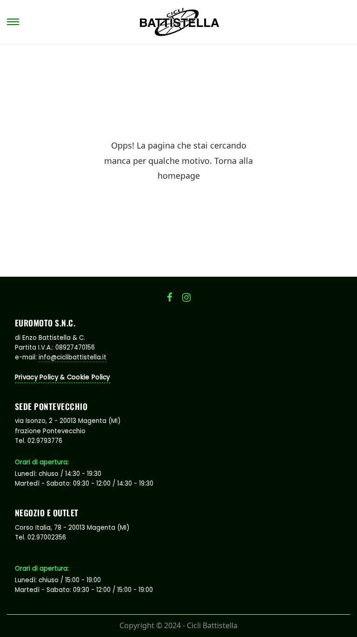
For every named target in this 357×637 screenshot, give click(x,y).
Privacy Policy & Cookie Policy (62, 377)
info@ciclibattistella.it (72, 357)
